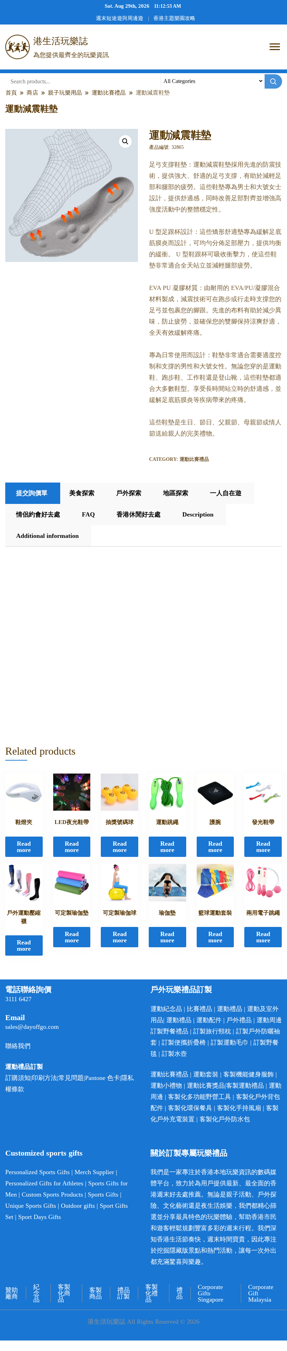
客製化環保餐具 (190, 1107)
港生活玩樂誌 (60, 41)
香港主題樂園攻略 (174, 18)
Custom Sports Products (52, 1194)
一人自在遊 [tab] (225, 493)
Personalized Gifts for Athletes (44, 1183)
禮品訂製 (123, 1293)
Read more (24, 846)
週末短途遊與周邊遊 (119, 18)
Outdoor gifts (78, 1205)
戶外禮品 (239, 1020)
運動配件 (209, 1020)
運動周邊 (269, 1020)
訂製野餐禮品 (169, 1031)
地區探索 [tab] (175, 493)
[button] (125, 141)
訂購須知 (17, 1077)
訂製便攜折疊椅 (184, 1042)
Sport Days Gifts (39, 1216)
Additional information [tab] (47, 535)
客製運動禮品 (245, 1085)
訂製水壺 (174, 1053)
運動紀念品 (166, 1008)
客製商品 (95, 1293)
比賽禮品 (199, 1008)
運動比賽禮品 (194, 459)
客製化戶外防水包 (225, 1119)
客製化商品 (64, 1293)
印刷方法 (44, 1077)
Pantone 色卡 (102, 1077)
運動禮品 (229, 1008)
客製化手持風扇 (239, 1107)
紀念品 (36, 1293)
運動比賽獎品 (206, 1085)
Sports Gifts (103, 1194)
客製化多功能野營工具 (199, 1096)
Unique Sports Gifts (30, 1205)
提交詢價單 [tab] (32, 493)
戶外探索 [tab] (128, 493)
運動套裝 (205, 1074)
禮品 (179, 1293)
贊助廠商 (11, 1293)
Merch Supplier (94, 1172)
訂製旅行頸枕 (212, 1031)
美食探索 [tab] (81, 493)
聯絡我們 (17, 1045)
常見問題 (71, 1077)
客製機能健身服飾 (248, 1074)
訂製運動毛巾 (229, 1042)
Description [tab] (198, 514)
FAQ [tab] (88, 514)
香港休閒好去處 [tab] (139, 514)
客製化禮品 (151, 1293)
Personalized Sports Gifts (37, 1172)
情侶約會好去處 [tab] (38, 514)
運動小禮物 (166, 1085)
